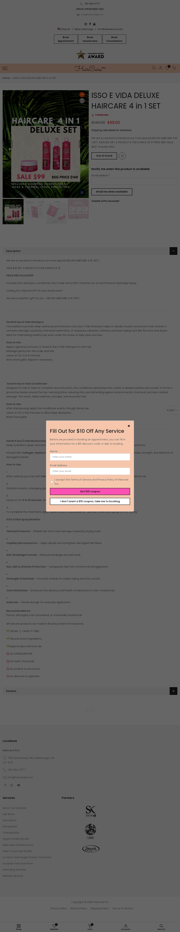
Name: (54, 451)
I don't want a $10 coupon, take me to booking (90, 501)
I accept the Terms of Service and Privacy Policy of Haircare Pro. (91, 482)
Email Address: (58, 465)
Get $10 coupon (90, 491)
